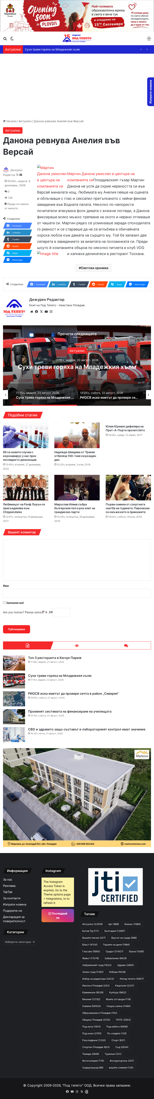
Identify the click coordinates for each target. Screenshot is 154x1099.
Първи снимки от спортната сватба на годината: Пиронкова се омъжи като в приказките (128, 508)
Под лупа (91, 1026)
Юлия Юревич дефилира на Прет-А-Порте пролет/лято (125, 428)
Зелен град (92, 971)
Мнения (91, 999)
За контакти (11, 898)
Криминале (92, 992)
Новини (91, 1006)
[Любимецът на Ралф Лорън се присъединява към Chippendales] (25, 487)
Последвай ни (59, 915)
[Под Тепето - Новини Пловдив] (77, 38)
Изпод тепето (132, 978)
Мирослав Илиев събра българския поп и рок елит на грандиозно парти (74, 508)
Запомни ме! (15, 602)
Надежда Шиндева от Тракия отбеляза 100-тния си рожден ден (75, 455)
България (114, 930)
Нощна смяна (118, 1006)
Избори (117, 971)
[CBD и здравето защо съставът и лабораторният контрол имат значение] (14, 734)
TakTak (7, 892)
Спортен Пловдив (96, 1047)
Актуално (25, 121)
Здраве (125, 965)
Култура (117, 992)
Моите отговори (118, 999)
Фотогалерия (93, 1060)
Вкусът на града (124, 937)
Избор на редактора (98, 978)
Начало (11, 121)
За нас (7, 879)
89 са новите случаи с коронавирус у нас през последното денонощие (19, 455)
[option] (77, 365)
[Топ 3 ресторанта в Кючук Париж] (14, 663)
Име (6, 585)
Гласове (91, 951)
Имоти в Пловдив (95, 985)
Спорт (118, 1040)
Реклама (9, 886)
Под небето (117, 1026)
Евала (136, 951)
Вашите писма (94, 937)
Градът (114, 951)
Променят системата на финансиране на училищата (69, 711)
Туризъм (113, 1053)
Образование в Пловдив (99, 1012)
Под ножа (91, 1033)
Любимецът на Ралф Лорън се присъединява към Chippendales (24, 508)
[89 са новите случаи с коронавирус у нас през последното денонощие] (25, 435)
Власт (89, 944)
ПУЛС (123, 1019)
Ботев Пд (90, 930)
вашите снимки (121, 1067)
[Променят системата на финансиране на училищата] (14, 716)
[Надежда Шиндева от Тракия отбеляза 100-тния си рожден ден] (77, 435)
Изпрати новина (14, 904)
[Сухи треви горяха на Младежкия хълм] (14, 680)
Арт (113, 924)
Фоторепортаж (122, 1060)
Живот (90, 958)
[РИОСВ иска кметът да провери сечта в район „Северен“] (14, 698)
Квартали (124, 985)
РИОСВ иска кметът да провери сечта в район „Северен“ (64, 49)
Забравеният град (96, 965)
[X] (41, 311)
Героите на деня (116, 944)
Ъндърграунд (92, 1067)
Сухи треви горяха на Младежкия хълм (59, 676)
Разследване (94, 1040)
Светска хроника (94, 268)
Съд (121, 1047)
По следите (117, 1033)
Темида (90, 1053)
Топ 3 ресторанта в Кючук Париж (55, 658)
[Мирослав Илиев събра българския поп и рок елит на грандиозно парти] (77, 487)
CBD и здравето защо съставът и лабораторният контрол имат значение (86, 729)
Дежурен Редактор (46, 299)
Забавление (115, 958)
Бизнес (133, 924)
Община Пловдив (96, 1019)
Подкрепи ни (12, 911)
